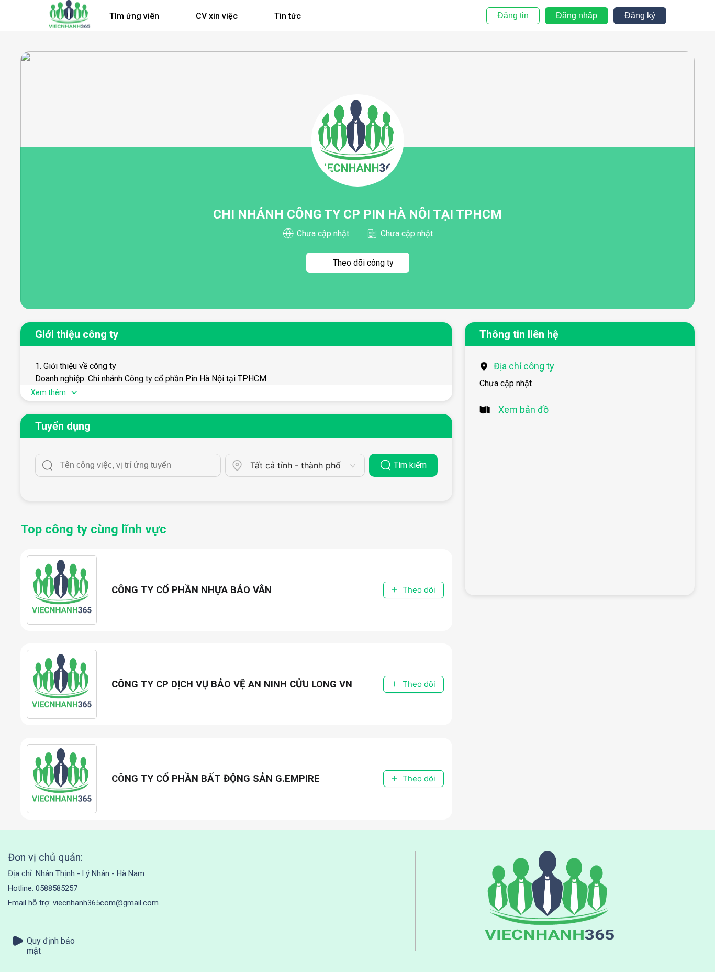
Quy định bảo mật (51, 941)
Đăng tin (513, 15)
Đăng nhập (576, 15)
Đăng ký (639, 15)
